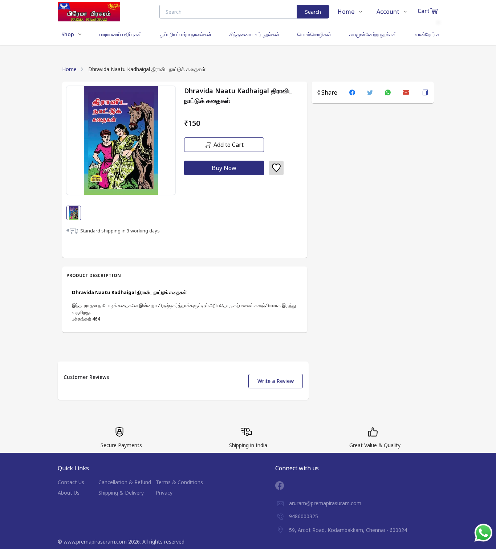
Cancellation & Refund (124, 482)
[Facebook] (285, 485)
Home (69, 69)
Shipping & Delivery (121, 492)
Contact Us (71, 482)
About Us (69, 492)
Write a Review (275, 380)
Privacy (164, 492)
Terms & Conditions (179, 482)
